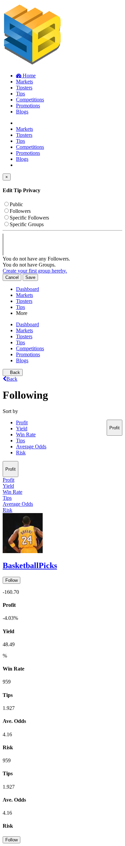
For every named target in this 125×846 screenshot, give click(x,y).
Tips (20, 307)
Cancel (12, 277)
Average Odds (31, 446)
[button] (62, 670)
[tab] (62, 548)
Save (30, 277)
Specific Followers (29, 218)
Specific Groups (27, 224)
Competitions (30, 348)
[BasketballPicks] (62, 533)
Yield (21, 428)
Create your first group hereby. (35, 271)
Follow (11, 580)
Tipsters (24, 301)
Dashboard (27, 289)
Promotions (28, 354)
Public (16, 204)
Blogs (22, 360)
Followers (20, 211)
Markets (24, 295)
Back (14, 372)
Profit (22, 422)
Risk (21, 452)
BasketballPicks (30, 565)
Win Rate (26, 434)
